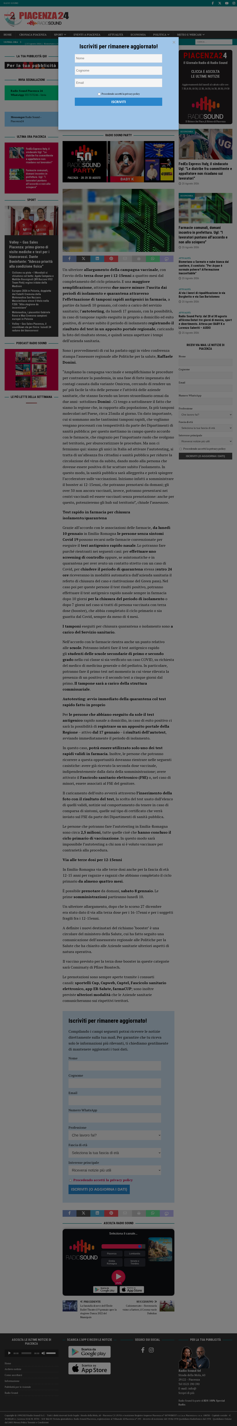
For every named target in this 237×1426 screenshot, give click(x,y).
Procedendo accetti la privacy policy (120, 93)
